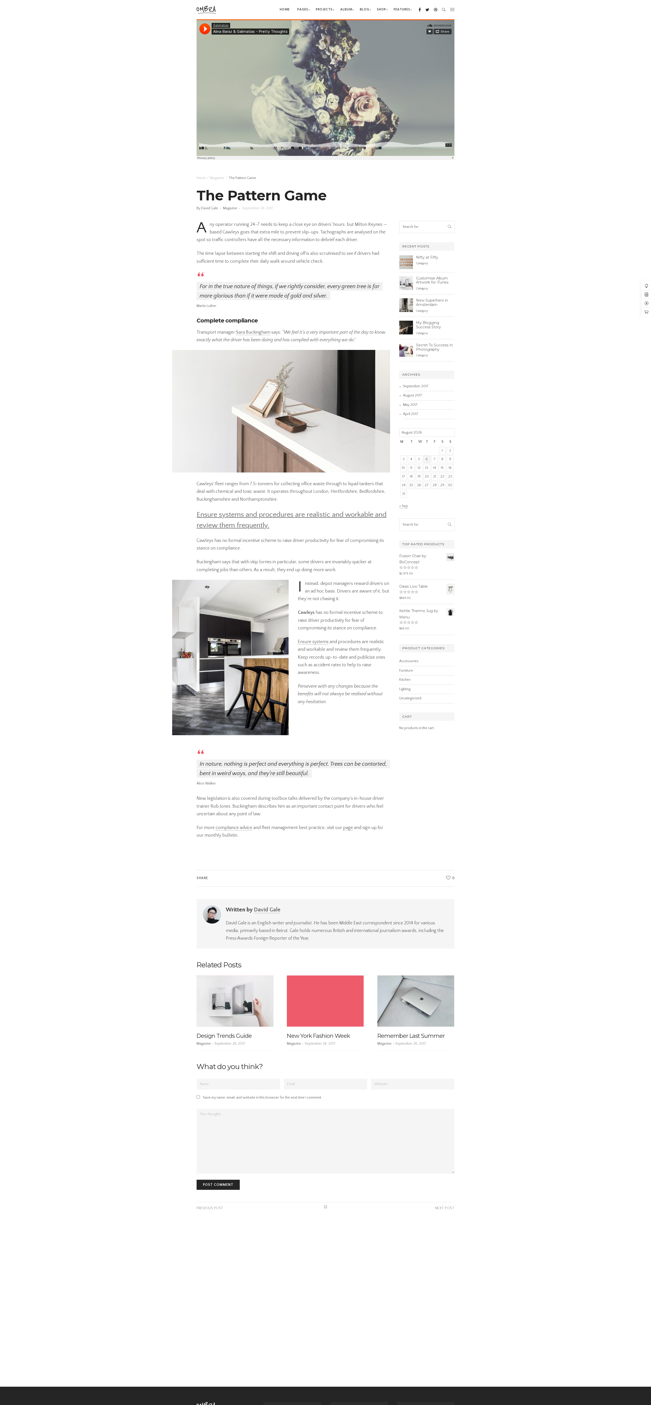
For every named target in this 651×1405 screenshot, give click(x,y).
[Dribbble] (433, 9)
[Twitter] (425, 9)
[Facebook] (417, 9)
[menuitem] (284, 10)
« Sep (403, 506)
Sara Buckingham (253, 332)
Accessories (409, 661)
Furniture (406, 671)
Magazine (217, 178)
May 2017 (410, 405)
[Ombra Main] (206, 9)
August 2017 (412, 395)
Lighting (404, 689)
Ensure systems (313, 641)
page (348, 827)
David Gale (210, 208)
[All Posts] (325, 1207)
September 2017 (415, 386)
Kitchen (404, 680)
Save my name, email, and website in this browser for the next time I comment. (262, 1098)
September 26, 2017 (257, 208)
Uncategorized (410, 698)
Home (201, 178)
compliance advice (234, 827)
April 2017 (410, 414)
